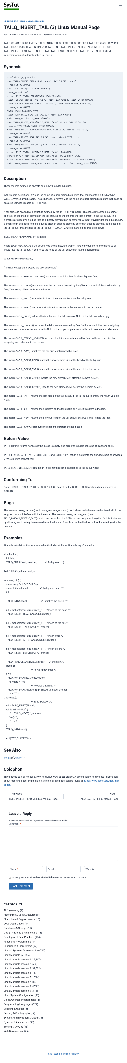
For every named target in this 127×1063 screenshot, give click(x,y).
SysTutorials (55, 1053)
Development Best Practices (19, 937)
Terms (66, 1053)
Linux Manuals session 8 (17, 986)
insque (7, 757)
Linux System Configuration (19, 995)
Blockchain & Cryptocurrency (19, 919)
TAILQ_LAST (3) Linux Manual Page (98, 796)
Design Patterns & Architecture (20, 932)
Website (89, 869)
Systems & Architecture (16, 1022)
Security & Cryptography (17, 1013)
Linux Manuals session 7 (17, 981)
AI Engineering (11, 910)
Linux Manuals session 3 (32, 21)
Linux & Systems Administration (21, 950)
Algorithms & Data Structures (19, 914)
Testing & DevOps (13, 1026)
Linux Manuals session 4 (17, 972)
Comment (15, 823)
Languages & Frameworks (18, 946)
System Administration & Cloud (21, 1017)
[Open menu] (120, 6)
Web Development (14, 1031)
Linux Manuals (11, 21)
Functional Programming (17, 941)
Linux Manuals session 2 (17, 964)
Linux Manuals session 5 (17, 977)
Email (52, 869)
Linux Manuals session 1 (17, 959)
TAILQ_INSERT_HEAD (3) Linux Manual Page (33, 796)
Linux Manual (12, 34)
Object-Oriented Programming (20, 999)
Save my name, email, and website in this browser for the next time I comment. (49, 877)
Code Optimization (14, 923)
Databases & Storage (15, 928)
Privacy (75, 1053)
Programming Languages (18, 1004)
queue (18, 757)
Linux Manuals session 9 (17, 990)
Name (14, 869)
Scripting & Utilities (14, 1008)
